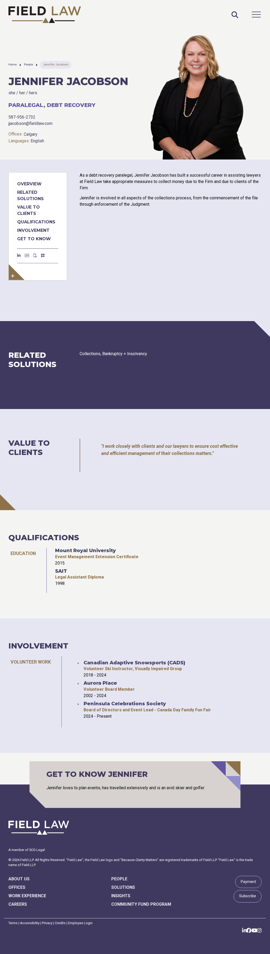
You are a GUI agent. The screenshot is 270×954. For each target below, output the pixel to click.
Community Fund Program (141, 904)
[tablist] (135, 570)
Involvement (33, 230)
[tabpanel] (97, 570)
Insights (120, 895)
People (28, 64)
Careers (17, 904)
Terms (13, 923)
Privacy (47, 923)
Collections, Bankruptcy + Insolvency (113, 353)
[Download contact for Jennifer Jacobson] (27, 256)
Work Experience (27, 895)
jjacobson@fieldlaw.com (30, 123)
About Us (19, 878)
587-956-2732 (21, 117)
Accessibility (30, 923)
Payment (248, 882)
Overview (29, 183)
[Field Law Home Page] (44, 14)
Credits (60, 923)
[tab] (23, 553)
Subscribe (247, 896)
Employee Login (80, 923)
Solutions (123, 887)
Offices (16, 887)
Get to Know (34, 238)
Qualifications (36, 221)
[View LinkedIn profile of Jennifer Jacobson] (19, 256)
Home (12, 64)
